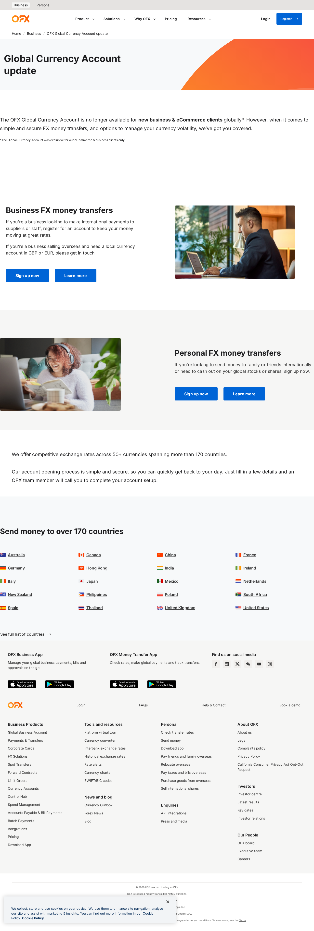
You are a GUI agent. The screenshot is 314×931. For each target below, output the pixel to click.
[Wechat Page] (248, 664)
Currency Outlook (98, 805)
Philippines (96, 594)
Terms (242, 920)
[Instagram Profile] (270, 664)
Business (21, 5)
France (249, 554)
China (170, 554)
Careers (243, 859)
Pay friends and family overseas (186, 756)
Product (82, 19)
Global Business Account (27, 732)
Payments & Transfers (25, 740)
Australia (16, 554)
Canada (93, 554)
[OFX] (20, 19)
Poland (171, 594)
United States (256, 607)
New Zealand (20, 594)
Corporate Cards (21, 748)
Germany (16, 568)
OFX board (245, 843)
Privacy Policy (248, 756)
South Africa (255, 594)
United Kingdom (180, 607)
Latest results (248, 802)
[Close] (167, 901)
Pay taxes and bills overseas (183, 772)
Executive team (249, 851)
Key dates (245, 810)
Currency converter (100, 740)
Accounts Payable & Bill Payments (35, 813)
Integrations (17, 829)
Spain (13, 607)
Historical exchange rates (104, 756)
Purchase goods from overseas (185, 781)
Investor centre (249, 794)
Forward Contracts (22, 772)
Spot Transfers (19, 764)
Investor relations (251, 818)
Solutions (112, 19)
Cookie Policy (33, 918)
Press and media (174, 821)
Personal (43, 5)
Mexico (172, 581)
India (169, 568)
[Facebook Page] (216, 664)
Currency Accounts (23, 788)
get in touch (82, 252)
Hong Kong (96, 568)
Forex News (93, 813)
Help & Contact (214, 705)
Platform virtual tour (100, 732)
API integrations (173, 813)
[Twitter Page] (237, 664)
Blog (88, 821)
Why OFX (142, 19)
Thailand (94, 607)
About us (244, 732)
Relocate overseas (175, 764)
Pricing (171, 19)
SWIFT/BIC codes (98, 781)
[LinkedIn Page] (227, 664)
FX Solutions (17, 756)
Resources (197, 19)
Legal (241, 740)
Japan (92, 581)
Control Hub (17, 796)
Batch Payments (21, 821)
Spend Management (24, 805)
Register (286, 19)
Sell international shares (180, 788)
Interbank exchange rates (105, 748)
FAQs (143, 705)
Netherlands (254, 581)
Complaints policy (251, 748)
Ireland (249, 568)
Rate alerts (93, 764)
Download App (19, 845)
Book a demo (289, 705)
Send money (171, 740)
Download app (172, 748)
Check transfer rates (177, 732)
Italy (12, 581)
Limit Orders (17, 781)
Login (81, 705)
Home (16, 33)
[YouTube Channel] (259, 664)
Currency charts (97, 772)
